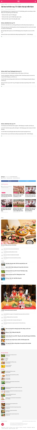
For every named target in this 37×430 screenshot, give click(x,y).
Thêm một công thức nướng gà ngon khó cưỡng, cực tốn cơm (18, 328)
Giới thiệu (23, 421)
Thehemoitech (3, 427)
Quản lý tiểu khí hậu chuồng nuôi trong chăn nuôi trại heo (16, 267)
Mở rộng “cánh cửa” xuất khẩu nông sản (13, 278)
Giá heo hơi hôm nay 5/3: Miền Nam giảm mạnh (12, 16)
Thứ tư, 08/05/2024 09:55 (9, 268)
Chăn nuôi (6, 4)
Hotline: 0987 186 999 (4, 421)
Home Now (24, 427)
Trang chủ (2, 4)
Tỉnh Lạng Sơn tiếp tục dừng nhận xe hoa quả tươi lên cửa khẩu (18, 343)
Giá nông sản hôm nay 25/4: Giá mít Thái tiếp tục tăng (16, 270)
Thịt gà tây (17, 427)
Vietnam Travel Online (12, 428)
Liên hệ (35, 421)
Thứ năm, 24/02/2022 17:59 (9, 344)
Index (14, 427)
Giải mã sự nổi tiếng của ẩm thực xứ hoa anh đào (8, 245)
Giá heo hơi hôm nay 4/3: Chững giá (9, 14)
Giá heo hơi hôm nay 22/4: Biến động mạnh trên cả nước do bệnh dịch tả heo (18, 209)
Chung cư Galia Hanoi (5, 428)
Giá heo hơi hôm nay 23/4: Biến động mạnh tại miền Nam (6, 209)
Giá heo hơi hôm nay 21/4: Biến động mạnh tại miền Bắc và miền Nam (30, 209)
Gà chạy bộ (11, 427)
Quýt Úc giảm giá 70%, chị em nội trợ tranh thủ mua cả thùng (12, 257)
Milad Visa (33, 427)
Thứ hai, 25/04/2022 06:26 (9, 272)
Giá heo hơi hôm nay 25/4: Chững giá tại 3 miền (15, 274)
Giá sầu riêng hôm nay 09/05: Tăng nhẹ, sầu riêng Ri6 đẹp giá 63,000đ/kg (20, 336)
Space (17, 428)
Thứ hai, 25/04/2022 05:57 (9, 279)
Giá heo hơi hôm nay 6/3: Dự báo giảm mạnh (11, 18)
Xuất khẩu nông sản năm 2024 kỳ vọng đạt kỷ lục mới (16, 263)
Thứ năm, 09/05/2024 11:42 (9, 337)
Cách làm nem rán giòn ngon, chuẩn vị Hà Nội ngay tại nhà (17, 339)
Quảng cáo (32, 421)
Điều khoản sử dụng (27, 421)
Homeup (7, 427)
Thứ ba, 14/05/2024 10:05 (9, 333)
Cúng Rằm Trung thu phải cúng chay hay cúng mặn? (9, 310)
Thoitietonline (29, 427)
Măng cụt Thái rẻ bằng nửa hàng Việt (12, 332)
